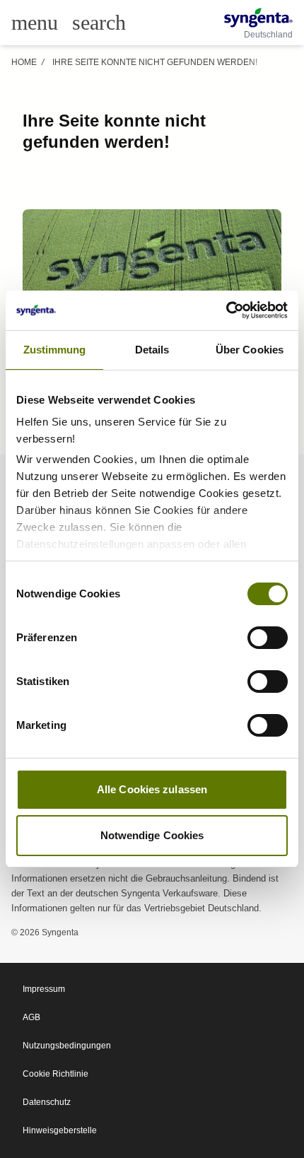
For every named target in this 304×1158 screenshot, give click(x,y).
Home (24, 62)
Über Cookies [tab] (249, 350)
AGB (31, 1017)
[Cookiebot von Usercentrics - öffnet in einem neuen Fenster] (226, 310)
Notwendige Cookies (152, 835)
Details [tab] (152, 350)
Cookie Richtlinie (55, 1074)
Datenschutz (47, 1102)
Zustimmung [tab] (54, 350)
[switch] (267, 637)
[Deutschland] (258, 17)
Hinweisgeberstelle (60, 1130)
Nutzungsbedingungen (67, 1046)
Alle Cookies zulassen (152, 789)
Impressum (44, 989)
